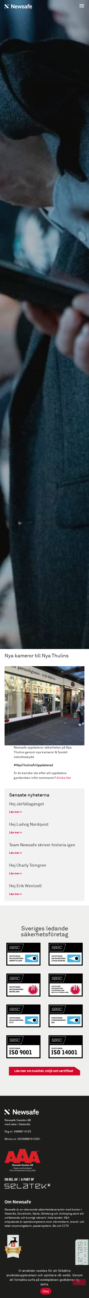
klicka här (64, 778)
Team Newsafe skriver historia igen (42, 845)
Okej (45, 1291)
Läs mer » (15, 812)
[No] (79, 1282)
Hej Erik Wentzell (25, 886)
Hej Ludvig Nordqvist (29, 825)
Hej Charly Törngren (27, 865)
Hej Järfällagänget (26, 804)
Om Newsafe (18, 1202)
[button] (65, 6)
